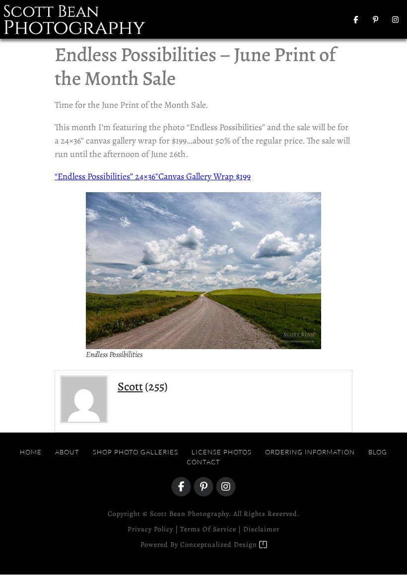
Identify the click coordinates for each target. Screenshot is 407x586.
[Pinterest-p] (375, 19)
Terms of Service (208, 529)
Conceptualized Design (219, 544)
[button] (304, 19)
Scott (130, 386)
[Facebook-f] (355, 19)
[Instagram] (395, 19)
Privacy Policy (150, 529)
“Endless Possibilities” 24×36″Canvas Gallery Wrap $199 (153, 176)
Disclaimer (261, 529)
